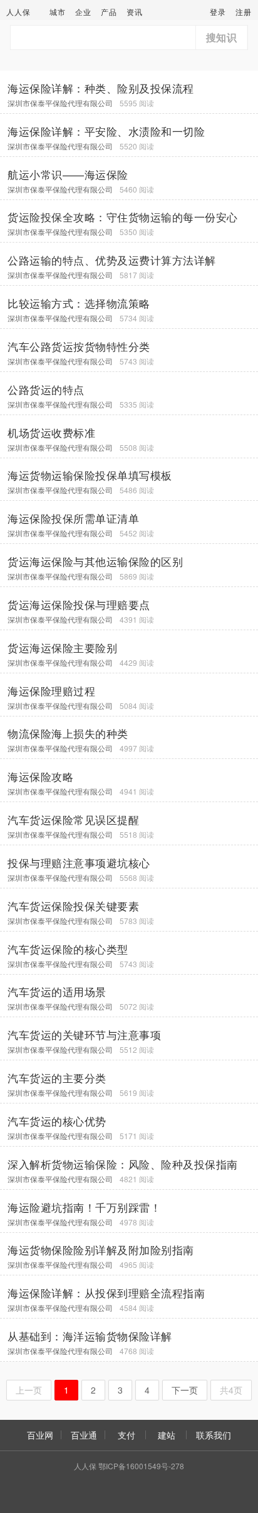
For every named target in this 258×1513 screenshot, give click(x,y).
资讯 (134, 12)
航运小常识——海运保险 (68, 174)
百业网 (40, 1434)
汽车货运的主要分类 (57, 1078)
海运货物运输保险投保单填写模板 (90, 475)
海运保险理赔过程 (51, 691)
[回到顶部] (242, 1465)
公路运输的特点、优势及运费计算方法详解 (112, 260)
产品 (109, 12)
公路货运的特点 (46, 389)
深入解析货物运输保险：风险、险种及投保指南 (123, 1164)
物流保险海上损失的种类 (68, 733)
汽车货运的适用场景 (57, 991)
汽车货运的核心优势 (57, 1121)
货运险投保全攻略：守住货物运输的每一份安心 (123, 217)
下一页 (185, 1390)
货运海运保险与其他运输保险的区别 (95, 561)
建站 (166, 1434)
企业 (83, 12)
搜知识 (221, 37)
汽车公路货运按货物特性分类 (79, 346)
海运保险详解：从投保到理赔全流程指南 (106, 1293)
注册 (243, 12)
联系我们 (213, 1434)
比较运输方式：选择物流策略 (79, 303)
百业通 (84, 1434)
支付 (126, 1434)
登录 (218, 12)
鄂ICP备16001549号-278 (141, 1465)
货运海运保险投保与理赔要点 (79, 604)
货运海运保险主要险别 (62, 647)
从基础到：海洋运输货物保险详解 (90, 1336)
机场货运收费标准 (51, 432)
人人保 (18, 12)
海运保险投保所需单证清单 (73, 518)
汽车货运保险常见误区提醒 (73, 819)
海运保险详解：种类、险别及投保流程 (101, 88)
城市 (57, 12)
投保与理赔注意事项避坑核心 (79, 863)
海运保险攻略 (40, 776)
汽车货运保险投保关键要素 (73, 906)
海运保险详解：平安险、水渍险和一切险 (106, 131)
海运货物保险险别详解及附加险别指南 (101, 1250)
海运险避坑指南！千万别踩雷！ (84, 1207)
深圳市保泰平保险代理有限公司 (60, 103)
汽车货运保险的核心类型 (68, 949)
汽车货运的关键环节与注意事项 (84, 1034)
